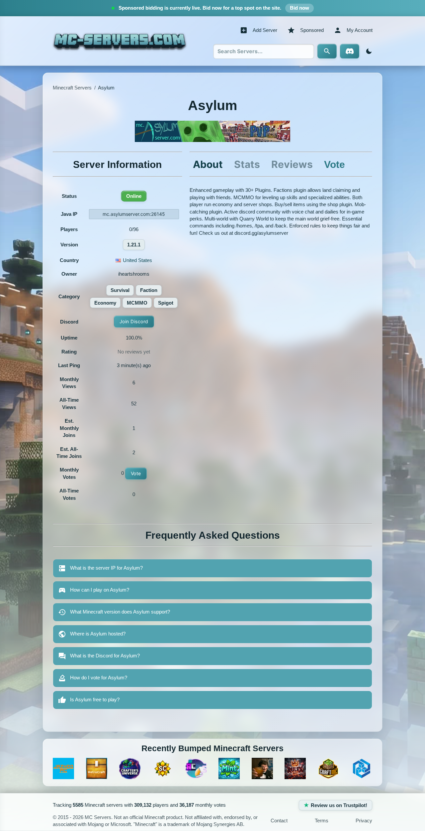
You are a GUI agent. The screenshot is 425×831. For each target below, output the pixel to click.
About (208, 164)
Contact (279, 820)
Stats (247, 164)
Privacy (364, 820)
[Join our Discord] (349, 51)
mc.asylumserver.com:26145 (134, 214)
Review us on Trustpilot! (339, 805)
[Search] (327, 51)
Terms (321, 820)
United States (137, 260)
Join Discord (134, 321)
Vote (136, 473)
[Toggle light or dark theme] (368, 51)
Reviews (292, 164)
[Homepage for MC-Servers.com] (119, 41)
